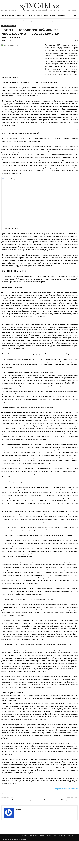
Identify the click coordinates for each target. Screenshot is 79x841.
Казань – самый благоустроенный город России (18, 800)
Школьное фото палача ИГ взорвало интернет (61, 800)
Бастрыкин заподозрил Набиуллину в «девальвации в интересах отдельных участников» (30, 33)
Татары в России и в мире (25, 21)
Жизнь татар (21, 15)
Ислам (31, 15)
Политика (61, 15)
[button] (75, 16)
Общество (53, 15)
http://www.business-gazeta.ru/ (66, 789)
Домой (3, 21)
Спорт (46, 15)
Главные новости (8, 15)
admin (3, 40)
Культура (39, 15)
